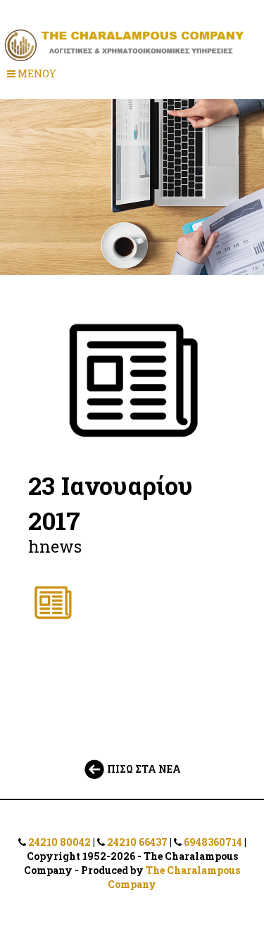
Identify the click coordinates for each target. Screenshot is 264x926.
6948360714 (213, 842)
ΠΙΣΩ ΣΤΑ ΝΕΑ (143, 769)
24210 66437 (137, 842)
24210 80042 (59, 842)
